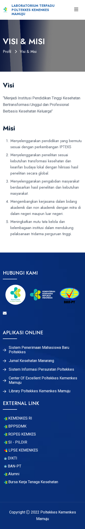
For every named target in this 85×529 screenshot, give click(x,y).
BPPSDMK (16, 426)
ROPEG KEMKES (21, 434)
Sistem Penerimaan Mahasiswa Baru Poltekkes (39, 350)
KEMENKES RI (19, 418)
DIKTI (12, 458)
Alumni (13, 474)
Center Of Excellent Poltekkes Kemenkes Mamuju (43, 380)
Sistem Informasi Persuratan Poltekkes (41, 369)
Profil (7, 51)
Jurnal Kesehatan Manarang (31, 361)
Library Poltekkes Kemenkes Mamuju (39, 391)
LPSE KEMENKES (23, 450)
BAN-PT (14, 466)
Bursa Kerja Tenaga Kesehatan (32, 482)
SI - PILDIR (17, 442)
